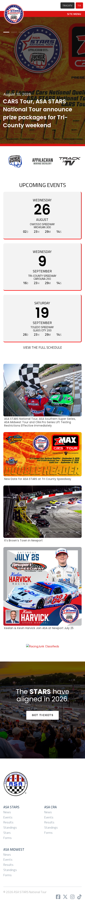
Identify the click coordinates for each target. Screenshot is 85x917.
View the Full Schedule (42, 347)
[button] (74, 14)
